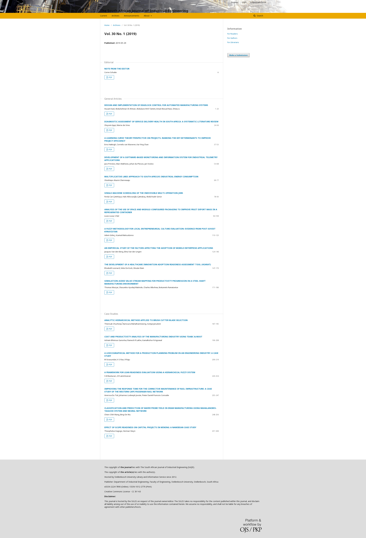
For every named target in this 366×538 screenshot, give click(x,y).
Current (103, 15)
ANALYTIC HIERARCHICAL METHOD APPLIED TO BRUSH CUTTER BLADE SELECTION (146, 320)
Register (234, 2)
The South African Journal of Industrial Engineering (144, 10)
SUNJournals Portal (258, 2)
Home (107, 25)
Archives (115, 15)
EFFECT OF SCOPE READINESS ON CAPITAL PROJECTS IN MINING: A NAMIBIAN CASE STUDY (150, 427)
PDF (110, 77)
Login (244, 2)
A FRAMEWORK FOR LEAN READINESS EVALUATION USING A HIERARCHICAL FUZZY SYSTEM (149, 372)
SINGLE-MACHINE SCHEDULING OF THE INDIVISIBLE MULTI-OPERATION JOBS (143, 193)
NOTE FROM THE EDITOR (116, 68)
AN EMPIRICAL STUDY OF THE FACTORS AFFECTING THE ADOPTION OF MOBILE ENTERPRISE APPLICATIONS (158, 248)
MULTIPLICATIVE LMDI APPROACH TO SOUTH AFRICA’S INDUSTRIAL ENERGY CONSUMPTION (151, 176)
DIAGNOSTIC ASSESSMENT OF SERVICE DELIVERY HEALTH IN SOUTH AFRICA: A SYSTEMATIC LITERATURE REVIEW (161, 121)
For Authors (232, 38)
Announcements (131, 15)
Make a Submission (238, 55)
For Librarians (233, 42)
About (147, 15)
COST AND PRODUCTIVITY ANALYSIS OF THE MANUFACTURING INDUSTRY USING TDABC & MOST (153, 336)
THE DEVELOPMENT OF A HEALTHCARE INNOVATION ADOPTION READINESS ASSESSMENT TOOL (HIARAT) (157, 264)
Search (259, 15)
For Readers (232, 33)
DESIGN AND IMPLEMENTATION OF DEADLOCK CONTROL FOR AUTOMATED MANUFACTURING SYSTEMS (156, 105)
